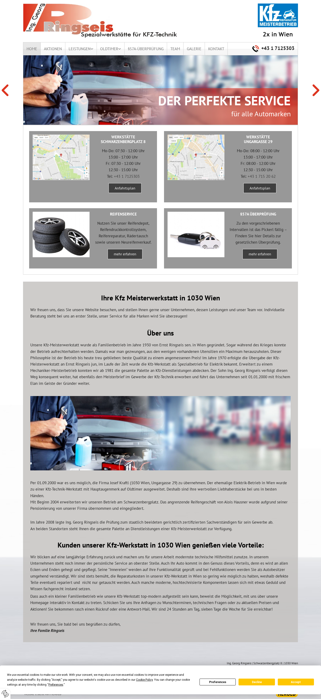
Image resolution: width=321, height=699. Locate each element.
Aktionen (53, 48)
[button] (125, 188)
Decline (257, 682)
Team (175, 48)
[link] (81, 48)
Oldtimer (109, 48)
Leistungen (79, 48)
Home (32, 48)
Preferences (217, 682)
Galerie (194, 48)
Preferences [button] (55, 684)
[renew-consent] (5, 693)
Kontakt (216, 48)
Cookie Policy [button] (144, 679)
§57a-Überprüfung (146, 48)
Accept (296, 682)
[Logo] (103, 21)
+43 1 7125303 (277, 48)
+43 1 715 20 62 (262, 176)
